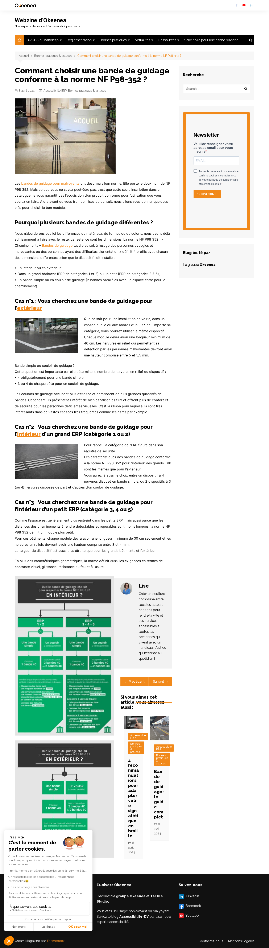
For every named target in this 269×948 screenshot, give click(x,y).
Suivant (158, 681)
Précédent (136, 681)
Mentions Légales (241, 941)
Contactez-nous (211, 941)
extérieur (29, 308)
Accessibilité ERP (55, 90)
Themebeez (56, 941)
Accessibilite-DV (134, 917)
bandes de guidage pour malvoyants (50, 183)
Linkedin (251, 5)
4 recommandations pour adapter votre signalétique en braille (133, 798)
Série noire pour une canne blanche (211, 40)
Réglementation (79, 40)
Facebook (237, 5)
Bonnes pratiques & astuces (87, 90)
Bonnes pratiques (113, 40)
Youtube (244, 5)
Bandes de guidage (57, 245)
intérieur (29, 434)
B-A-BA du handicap (42, 40)
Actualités (142, 40)
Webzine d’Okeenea (40, 20)
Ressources (167, 40)
